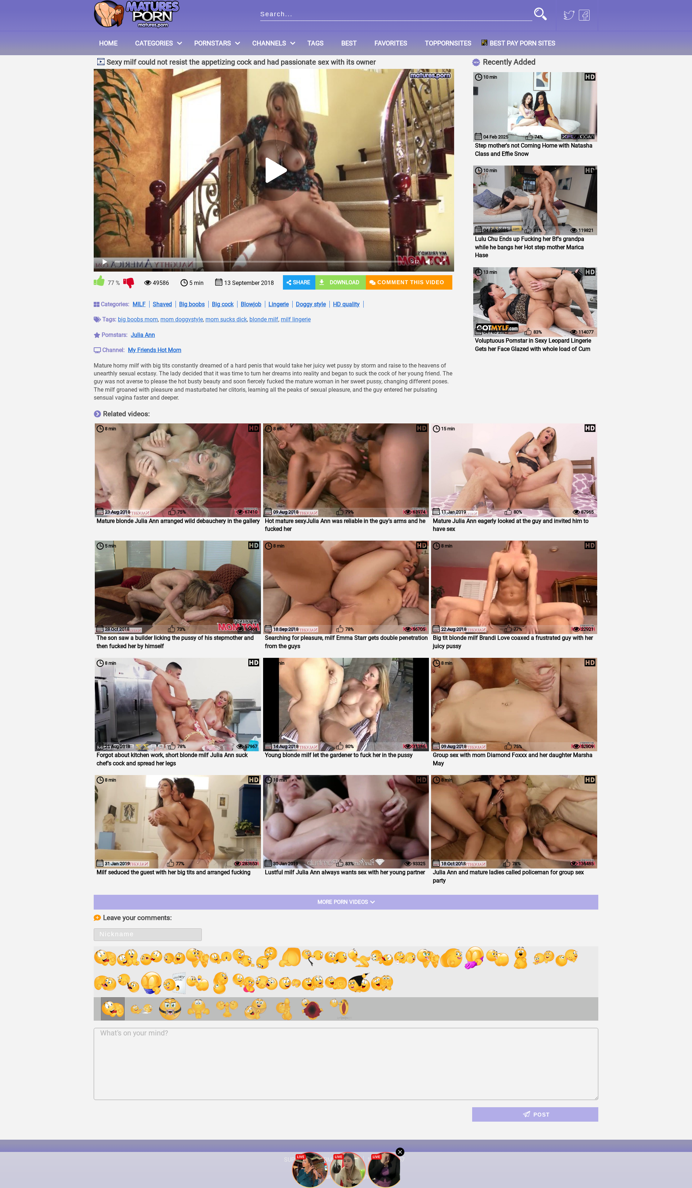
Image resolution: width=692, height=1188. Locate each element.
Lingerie (279, 304)
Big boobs (192, 304)
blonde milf (263, 319)
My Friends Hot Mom (154, 350)
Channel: (113, 350)
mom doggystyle (181, 319)
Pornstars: (115, 334)
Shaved (162, 304)
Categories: (115, 304)
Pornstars (212, 43)
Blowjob (251, 304)
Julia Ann (143, 334)
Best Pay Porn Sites (522, 43)
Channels (269, 43)
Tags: (109, 319)
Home (108, 43)
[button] (540, 14)
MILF (139, 304)
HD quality (346, 304)
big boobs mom (138, 319)
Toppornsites (448, 43)
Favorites (390, 43)
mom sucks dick (226, 319)
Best (349, 43)
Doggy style (311, 304)
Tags (315, 43)
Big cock (223, 304)
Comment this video (410, 282)
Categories (154, 43)
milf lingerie (296, 319)
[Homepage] (137, 14)
